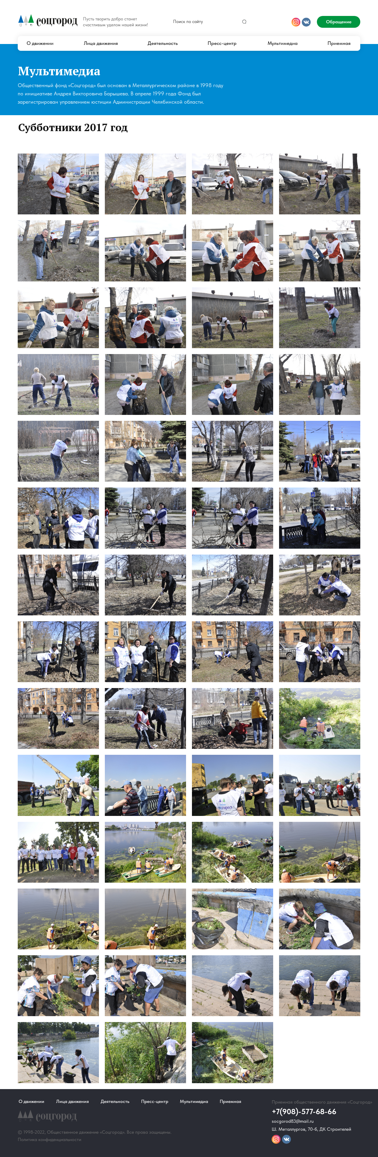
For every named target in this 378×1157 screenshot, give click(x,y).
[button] (338, 22)
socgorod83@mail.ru (293, 1121)
